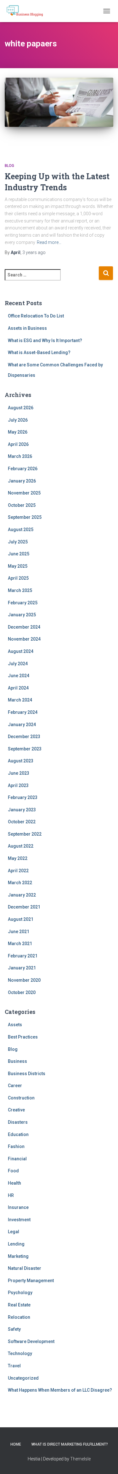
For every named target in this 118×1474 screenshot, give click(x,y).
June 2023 (18, 773)
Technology (20, 1353)
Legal (13, 1231)
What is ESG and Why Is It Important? (45, 340)
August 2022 (20, 846)
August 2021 (20, 919)
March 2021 (20, 943)
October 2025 (22, 505)
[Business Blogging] (27, 11)
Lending (16, 1243)
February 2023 (22, 797)
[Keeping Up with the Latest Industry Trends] (59, 114)
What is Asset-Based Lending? (39, 352)
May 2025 (17, 566)
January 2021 (22, 967)
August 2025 (20, 529)
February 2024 (22, 712)
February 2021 (22, 955)
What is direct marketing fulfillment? (69, 1444)
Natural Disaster (24, 1268)
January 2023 (22, 809)
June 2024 (18, 675)
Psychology (20, 1292)
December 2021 (24, 906)
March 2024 (20, 699)
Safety (14, 1329)
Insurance (18, 1207)
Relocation (19, 1317)
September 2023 (25, 748)
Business (17, 1061)
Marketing (18, 1256)
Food (13, 1170)
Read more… (49, 242)
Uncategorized (23, 1378)
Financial (17, 1158)
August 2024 (20, 651)
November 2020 (24, 980)
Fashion (16, 1146)
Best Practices (23, 1036)
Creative (16, 1109)
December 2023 (24, 736)
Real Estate (19, 1304)
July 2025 (18, 541)
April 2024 (18, 687)
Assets (15, 1024)
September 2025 (25, 517)
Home (15, 1444)
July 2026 (18, 420)
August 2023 (20, 760)
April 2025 (18, 578)
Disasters (18, 1122)
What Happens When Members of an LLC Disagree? (60, 1390)
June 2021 (18, 931)
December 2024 (24, 627)
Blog (9, 165)
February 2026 (22, 468)
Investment (19, 1219)
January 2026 (22, 480)
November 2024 (24, 639)
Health (14, 1183)
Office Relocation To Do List (36, 315)
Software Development (31, 1341)
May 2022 (17, 858)
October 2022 (22, 821)
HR (11, 1195)
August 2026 (20, 407)
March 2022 (20, 882)
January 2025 (22, 614)
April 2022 (18, 870)
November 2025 (24, 492)
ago (34, 252)
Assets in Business (27, 328)
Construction (21, 1097)
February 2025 (22, 602)
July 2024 (18, 663)
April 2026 (18, 444)
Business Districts (26, 1073)
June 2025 (18, 553)
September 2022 (25, 834)
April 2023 (18, 785)
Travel (14, 1365)
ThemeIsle (80, 1458)
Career (15, 1085)
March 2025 (20, 590)
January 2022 (22, 894)
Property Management (31, 1280)
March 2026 (20, 456)
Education (18, 1134)
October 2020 (22, 992)
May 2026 (17, 432)
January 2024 (22, 724)
